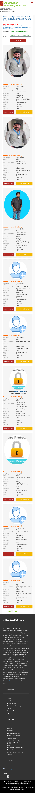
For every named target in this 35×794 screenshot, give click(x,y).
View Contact (8, 112)
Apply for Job (11, 703)
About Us (10, 731)
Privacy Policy (11, 738)
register (23, 391)
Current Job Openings (14, 706)
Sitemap (10, 728)
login (16, 391)
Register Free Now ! (15, 681)
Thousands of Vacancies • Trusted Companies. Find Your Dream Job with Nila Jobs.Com (15, 751)
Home (9, 698)
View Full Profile (24, 112)
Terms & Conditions (13, 736)
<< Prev (8, 611)
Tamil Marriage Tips (13, 733)
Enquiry (9, 701)
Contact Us (10, 711)
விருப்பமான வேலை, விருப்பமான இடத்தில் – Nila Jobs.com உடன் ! (15, 743)
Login (9, 708)
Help (8, 713)
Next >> (16, 611)
